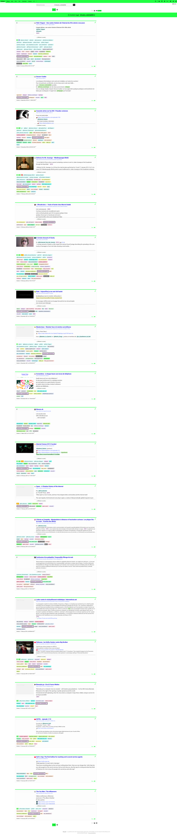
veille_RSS (25, 63)
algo (18, 348)
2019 (37, 33)
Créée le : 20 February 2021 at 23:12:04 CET (25, 546)
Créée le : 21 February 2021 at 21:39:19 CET (25, 508)
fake (50, 135)
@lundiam (50, 44)
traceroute (46, 189)
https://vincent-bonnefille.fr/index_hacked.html (49, 298)
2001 (37, 696)
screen (18, 396)
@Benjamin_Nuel (47, 723)
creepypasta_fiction (30, 135)
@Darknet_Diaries (42, 119)
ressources (46, 358)
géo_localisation (26, 184)
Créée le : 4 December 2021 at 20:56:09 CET (25, 363)
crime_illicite (20, 266)
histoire (30, 53)
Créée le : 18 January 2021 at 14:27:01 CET (25, 780)
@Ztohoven (30, 659)
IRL (50, 271)
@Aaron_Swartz (24, 40)
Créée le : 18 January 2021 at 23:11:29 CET (25, 708)
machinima (38, 741)
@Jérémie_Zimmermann (22, 574)
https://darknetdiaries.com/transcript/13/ (49, 452)
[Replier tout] (96, 11)
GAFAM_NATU (43, 351)
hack (18, 271)
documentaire (26, 268)
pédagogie (60, 91)
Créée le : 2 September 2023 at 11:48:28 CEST (26, 100)
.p (21, 175)
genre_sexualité (20, 581)
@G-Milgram (51, 128)
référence (38, 506)
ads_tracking (29, 179)
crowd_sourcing (35, 266)
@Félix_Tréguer (40, 29)
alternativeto (19, 423)
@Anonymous (38, 40)
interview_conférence (43, 53)
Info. (16, 1)
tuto (42, 97)
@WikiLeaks (19, 49)
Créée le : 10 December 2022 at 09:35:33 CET (25, 147)
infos (63, 242)
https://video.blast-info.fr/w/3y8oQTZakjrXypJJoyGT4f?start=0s (55, 333)
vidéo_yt (48, 142)
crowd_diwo (34, 181)
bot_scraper (19, 463)
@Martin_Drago (58, 336)
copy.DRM (49, 576)
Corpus (30, 1)
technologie (47, 61)
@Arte (20, 344)
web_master (25, 314)
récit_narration (47, 140)
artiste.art (43, 659)
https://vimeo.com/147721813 (46, 802)
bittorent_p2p (46, 423)
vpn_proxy (35, 431)
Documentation (92, 833)
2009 (85, 529)
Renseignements (46, 59)
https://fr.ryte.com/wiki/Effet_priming (48, 618)
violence (49, 224)
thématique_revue (21, 431)
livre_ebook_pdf (33, 541)
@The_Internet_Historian (22, 132)
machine (27, 706)
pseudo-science (27, 140)
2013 (51, 164)
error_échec (38, 308)
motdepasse (50, 468)
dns (32, 426)
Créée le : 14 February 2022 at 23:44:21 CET (25, 227)
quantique (40, 140)
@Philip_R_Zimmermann (32, 47)
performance (20, 224)
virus (28, 473)
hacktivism (23, 53)
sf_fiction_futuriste (36, 142)
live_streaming (32, 186)
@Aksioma (23, 659)
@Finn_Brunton (43, 491)
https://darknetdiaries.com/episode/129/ (49, 117)
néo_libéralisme (20, 358)
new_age (47, 137)
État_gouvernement (35, 278)
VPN (30, 431)
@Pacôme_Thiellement (28, 130)
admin (18, 308)
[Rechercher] (74, 5)
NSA (53, 56)
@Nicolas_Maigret (38, 461)
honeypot (40, 811)
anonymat (49, 257)
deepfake (39, 661)
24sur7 (18, 391)
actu (31, 132)
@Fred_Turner (36, 42)
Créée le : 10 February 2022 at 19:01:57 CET (25, 280)
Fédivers (48, 51)
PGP (25, 59)
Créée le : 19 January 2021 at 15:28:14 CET (25, 673)
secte (29, 142)
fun (52, 268)
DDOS (36, 51)
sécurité (28, 61)
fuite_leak (19, 184)
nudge (44, 356)
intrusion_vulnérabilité (87, 15)
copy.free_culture (33, 736)
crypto (32, 51)
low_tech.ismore (38, 56)
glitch (34, 738)
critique (27, 51)
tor (27, 431)
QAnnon (35, 140)
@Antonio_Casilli (21, 536)
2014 (57, 242)
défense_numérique (43, 87)
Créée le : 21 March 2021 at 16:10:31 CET (25, 433)
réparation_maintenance (44, 311)
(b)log (8, 1)
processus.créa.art (21, 189)
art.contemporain (46, 179)
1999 (47, 529)
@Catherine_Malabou (48, 40)
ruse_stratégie (34, 189)
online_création (37, 393)
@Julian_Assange (21, 44)
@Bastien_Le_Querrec (45, 336)
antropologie (20, 259)
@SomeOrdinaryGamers (40, 130)
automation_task (40, 700)
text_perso (43, 224)
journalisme (19, 356)
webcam (33, 191)
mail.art (39, 186)
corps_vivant (29, 264)
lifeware (25, 356)
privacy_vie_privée (40, 584)
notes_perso (19, 140)
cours (29, 503)
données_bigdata (20, 351)
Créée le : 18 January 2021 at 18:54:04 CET (25, 746)
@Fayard (38, 31)
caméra (22, 348)
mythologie (26, 584)
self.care (38, 224)
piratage (31, 428)
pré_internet (37, 59)
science (24, 142)
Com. (92, 66)
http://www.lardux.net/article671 (46, 728)
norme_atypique (20, 471)
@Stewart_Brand (48, 47)
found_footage (38, 268)
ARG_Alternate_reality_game (39, 132)
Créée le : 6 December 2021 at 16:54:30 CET (25, 316)
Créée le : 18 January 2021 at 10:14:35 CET (25, 818)
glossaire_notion (49, 624)
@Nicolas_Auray (42, 525)
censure (18, 51)
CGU (23, 51)
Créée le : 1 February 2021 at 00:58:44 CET (25, 631)
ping (28, 59)
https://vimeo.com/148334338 (46, 803)
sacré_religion (30, 224)
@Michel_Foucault (21, 47)
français (36, 351)
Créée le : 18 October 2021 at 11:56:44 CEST (25, 398)
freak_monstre (46, 268)
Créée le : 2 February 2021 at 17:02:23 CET (25, 589)
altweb (25, 423)
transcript (19, 63)
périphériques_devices (48, 393)
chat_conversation (21, 181)
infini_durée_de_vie (46, 184)
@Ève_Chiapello (37, 49)
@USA (44, 257)
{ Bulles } (3, 1)
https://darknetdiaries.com (46, 123)
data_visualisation (32, 463)
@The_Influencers (21, 179)
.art (22, 255)
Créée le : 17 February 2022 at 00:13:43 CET (25, 194)
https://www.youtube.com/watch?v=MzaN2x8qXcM (50, 649)
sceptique (19, 142)
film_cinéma (51, 736)
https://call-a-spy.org (43, 761)
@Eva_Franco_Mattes (24, 700)
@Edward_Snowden (27, 42)
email (18, 539)
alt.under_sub (37, 179)
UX (22, 396)
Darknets (24, 1)
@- (21, 128)
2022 (48, 209)
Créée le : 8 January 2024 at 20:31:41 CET (25, 65)
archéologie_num (33, 259)
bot (50, 461)
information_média (39, 539)
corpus (28, 181)
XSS (45, 97)
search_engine (31, 276)
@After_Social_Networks (30, 255)
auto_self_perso (30, 222)
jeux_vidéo (31, 741)
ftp (42, 308)
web (53, 142)
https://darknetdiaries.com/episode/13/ (49, 450)
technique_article (39, 544)
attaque (67, 87)
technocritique (39, 61)
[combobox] (64, 5)
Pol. (19, 1)
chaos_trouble (38, 222)
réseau (40, 189)
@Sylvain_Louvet (42, 346)
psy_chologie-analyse (22, 276)
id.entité (31, 539)
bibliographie (43, 536)
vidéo (28, 191)
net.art (44, 186)
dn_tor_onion (26, 426)
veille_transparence (21, 191)
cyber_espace (45, 348)
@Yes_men (38, 808)
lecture (30, 56)
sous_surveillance (21, 61)
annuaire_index (32, 423)
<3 (33, 1)
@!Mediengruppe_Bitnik (29, 175)
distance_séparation (45, 266)
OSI (36, 311)
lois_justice (31, 356)
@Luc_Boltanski (43, 44)
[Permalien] (95, 22)
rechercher (46, 471)
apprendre (19, 95)
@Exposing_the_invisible (22, 177)
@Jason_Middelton (36, 257)
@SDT (41, 47)
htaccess (51, 308)
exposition (47, 181)
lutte (50, 56)
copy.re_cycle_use (21, 264)
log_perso (27, 274)
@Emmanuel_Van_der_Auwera (46, 242)
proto (32, 59)
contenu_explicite (21, 135)
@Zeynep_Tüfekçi (28, 49)
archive (25, 259)
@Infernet (19, 130)
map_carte (43, 468)
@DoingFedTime (42, 128)
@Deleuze (19, 42)
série (43, 142)
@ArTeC (39, 255)
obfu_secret (19, 59)
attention (23, 391)
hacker (18, 53)
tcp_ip (33, 61)
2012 (49, 725)
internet (35, 53)
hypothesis (64, 452)
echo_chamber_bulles (22, 624)
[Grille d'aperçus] (94, 10)
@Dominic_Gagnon (47, 255)
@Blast (25, 128)
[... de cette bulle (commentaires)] (35, 39)
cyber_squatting (30, 308)
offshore (32, 584)
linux (30, 468)
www (30, 63)
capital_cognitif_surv (47, 49)
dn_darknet (42, 51)
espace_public (29, 351)
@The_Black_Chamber (44, 177)
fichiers (18, 703)
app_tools (39, 423)
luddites (45, 56)
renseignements (29, 358)
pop (25, 224)
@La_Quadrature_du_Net (32, 44)
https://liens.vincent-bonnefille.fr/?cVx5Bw (48, 454)
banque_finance (46, 574)
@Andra (31, 40)
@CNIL (41, 344)
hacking (40, 95)
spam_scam (39, 276)
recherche (40, 471)
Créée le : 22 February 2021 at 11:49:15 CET (25, 475)
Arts (12, 1)
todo (46, 544)
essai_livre (43, 579)
